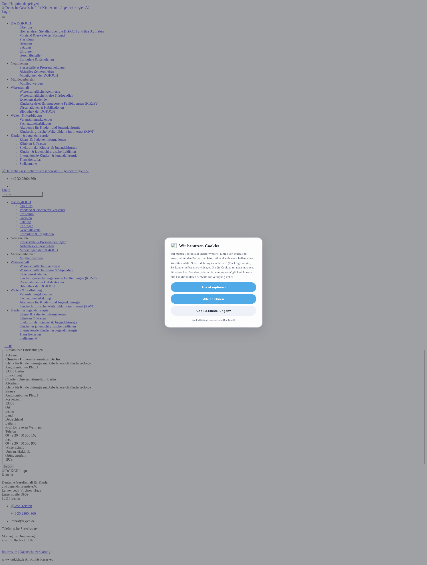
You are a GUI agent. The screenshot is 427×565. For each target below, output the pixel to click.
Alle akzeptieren (213, 287)
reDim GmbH (228, 320)
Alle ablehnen (213, 299)
